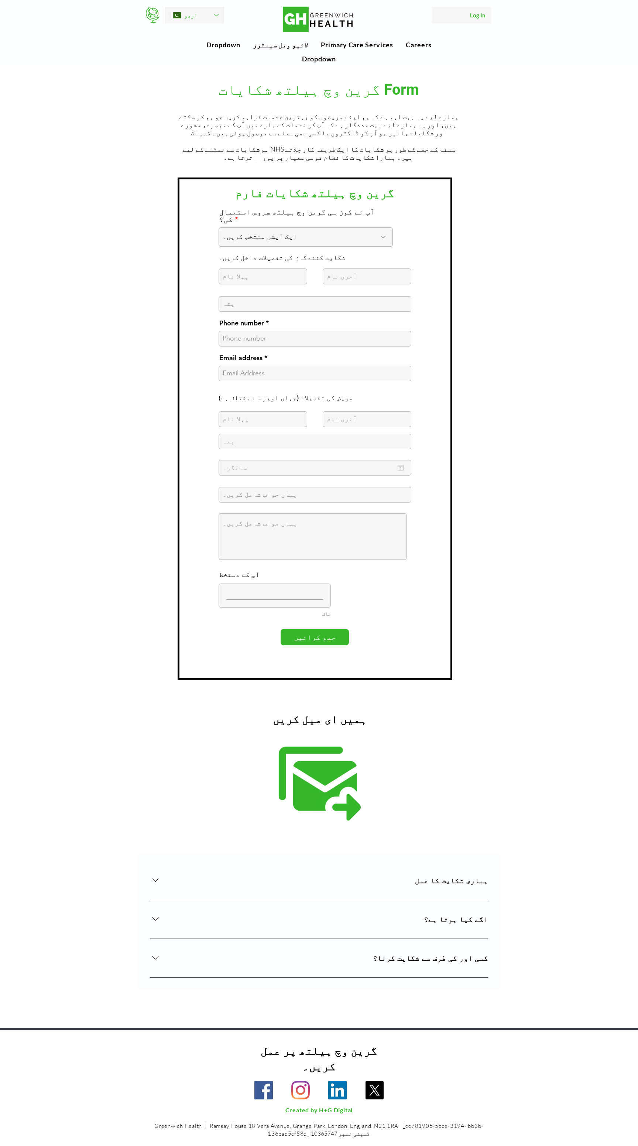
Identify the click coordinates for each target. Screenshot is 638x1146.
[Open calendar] (401, 468)
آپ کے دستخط (239, 574)
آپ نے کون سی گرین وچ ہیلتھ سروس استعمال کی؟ (296, 215)
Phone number (241, 323)
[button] (223, 44)
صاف (326, 614)
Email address (241, 358)
